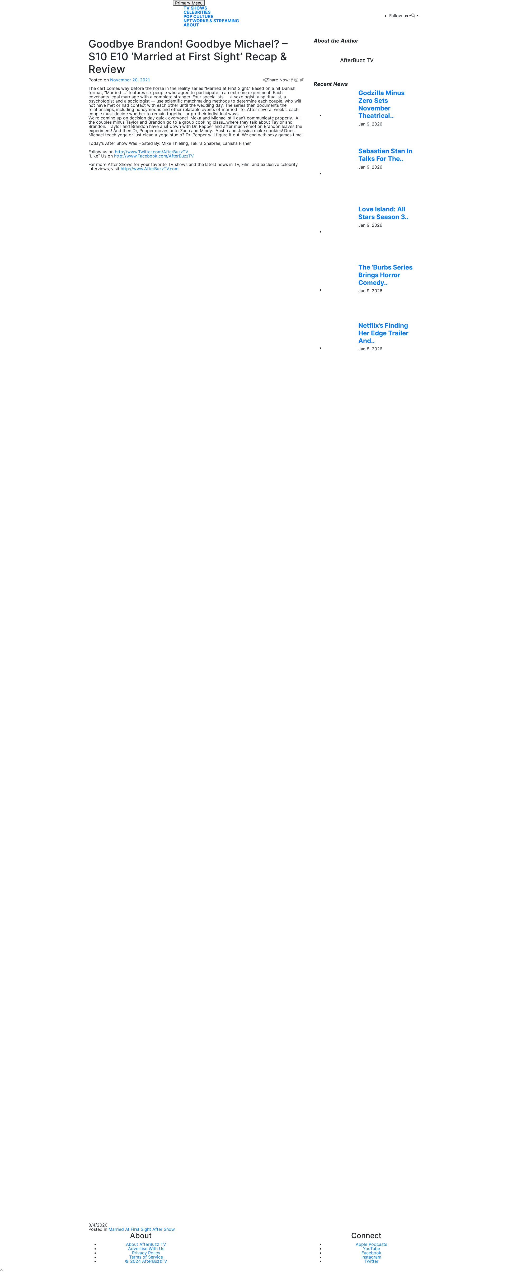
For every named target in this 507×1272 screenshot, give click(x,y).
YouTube (371, 1248)
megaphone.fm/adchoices (196, 554)
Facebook (371, 1252)
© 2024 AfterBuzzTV (146, 1261)
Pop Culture (198, 16)
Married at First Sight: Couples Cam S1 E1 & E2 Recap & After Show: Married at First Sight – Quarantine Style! (191, 942)
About (191, 24)
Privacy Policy (146, 1252)
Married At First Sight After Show (142, 1229)
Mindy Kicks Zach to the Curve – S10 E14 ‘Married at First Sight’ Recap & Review (168, 995)
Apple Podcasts (371, 1244)
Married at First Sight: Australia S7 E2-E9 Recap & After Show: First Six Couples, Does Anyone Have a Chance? (190, 908)
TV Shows (195, 8)
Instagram (371, 1257)
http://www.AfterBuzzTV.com (150, 168)
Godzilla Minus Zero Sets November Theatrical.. (381, 104)
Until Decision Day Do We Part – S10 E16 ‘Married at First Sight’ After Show (163, 969)
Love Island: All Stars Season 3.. (383, 213)
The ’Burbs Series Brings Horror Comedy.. (385, 274)
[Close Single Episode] (130, 472)
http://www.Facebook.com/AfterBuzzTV (154, 156)
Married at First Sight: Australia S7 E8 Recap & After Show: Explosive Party (163, 868)
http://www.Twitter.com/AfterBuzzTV (151, 151)
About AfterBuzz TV (146, 1244)
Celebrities (197, 12)
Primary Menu (189, 3)
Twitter (371, 1261)
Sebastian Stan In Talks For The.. (385, 155)
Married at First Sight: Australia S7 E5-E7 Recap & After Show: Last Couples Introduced (175, 893)
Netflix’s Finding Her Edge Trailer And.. (383, 333)
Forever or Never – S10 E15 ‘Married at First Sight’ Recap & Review (154, 982)
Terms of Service (146, 1257)
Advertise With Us (146, 1248)
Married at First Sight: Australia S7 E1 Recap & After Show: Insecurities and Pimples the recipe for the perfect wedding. (189, 925)
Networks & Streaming (211, 20)
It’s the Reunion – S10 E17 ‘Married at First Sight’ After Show (148, 957)
